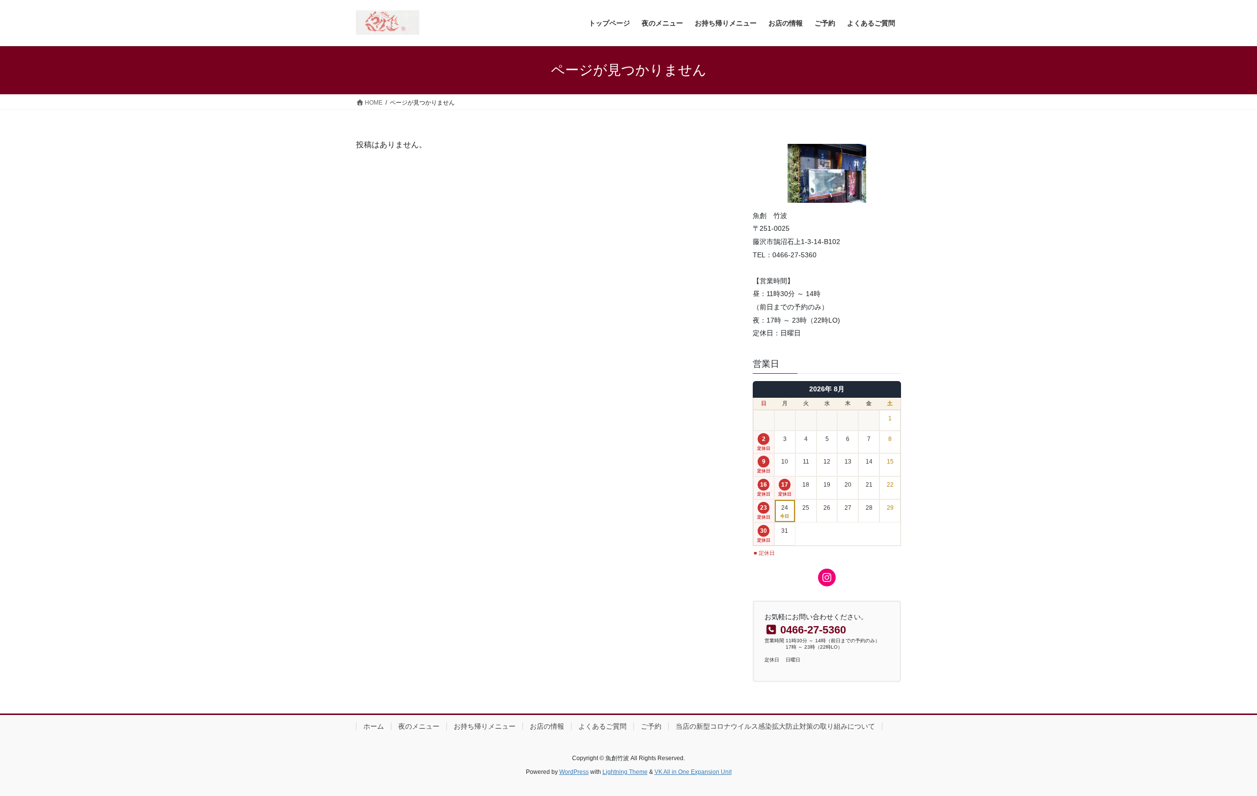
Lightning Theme (625, 772)
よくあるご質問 (602, 726)
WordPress (574, 772)
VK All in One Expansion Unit (693, 772)
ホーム (373, 726)
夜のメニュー (418, 726)
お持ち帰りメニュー (485, 726)
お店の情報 (547, 726)
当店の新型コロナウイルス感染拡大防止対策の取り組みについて (775, 726)
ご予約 (651, 726)
